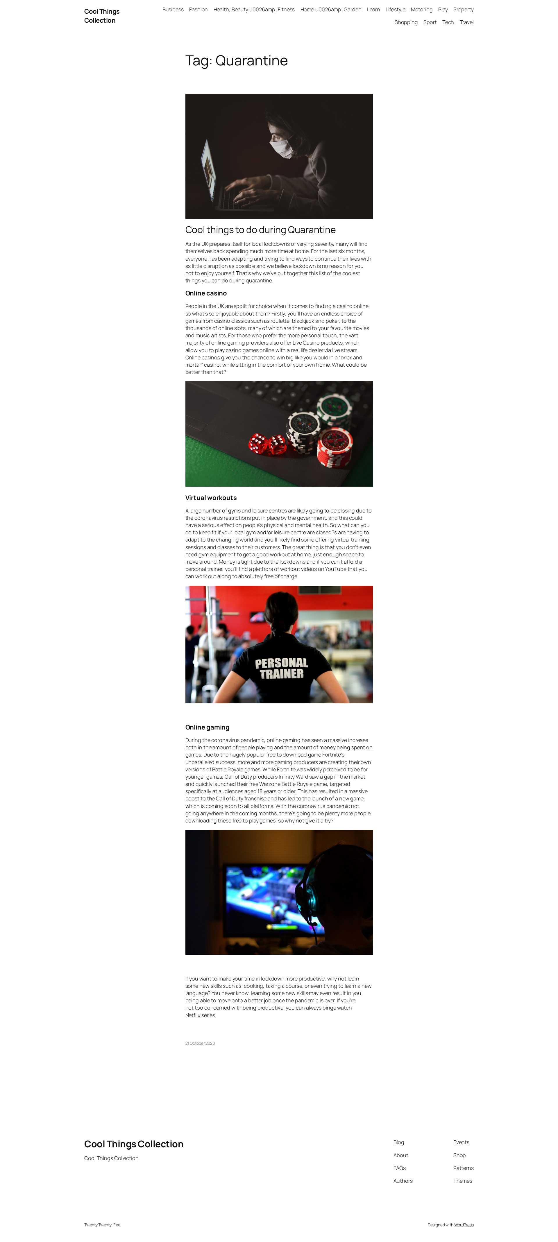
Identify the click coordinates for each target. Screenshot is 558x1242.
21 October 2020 (200, 1043)
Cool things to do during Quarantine (260, 229)
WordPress (464, 1224)
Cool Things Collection (102, 16)
